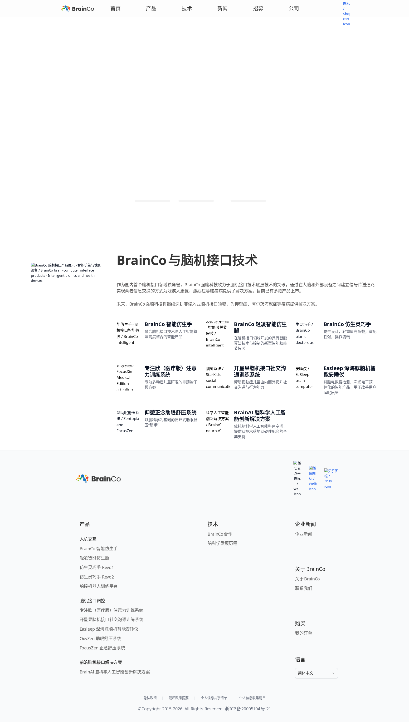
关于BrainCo (307, 579)
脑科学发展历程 (222, 543)
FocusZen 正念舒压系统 (102, 648)
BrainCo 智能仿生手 (99, 548)
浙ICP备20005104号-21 (248, 709)
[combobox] (316, 673)
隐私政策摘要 (179, 698)
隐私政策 (149, 698)
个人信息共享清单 (214, 698)
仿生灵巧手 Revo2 (97, 577)
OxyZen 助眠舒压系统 (100, 638)
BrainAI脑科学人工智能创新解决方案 (115, 672)
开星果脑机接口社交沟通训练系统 (111, 619)
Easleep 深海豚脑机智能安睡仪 (109, 629)
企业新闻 (303, 534)
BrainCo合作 (220, 534)
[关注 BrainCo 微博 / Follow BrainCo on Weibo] (312, 478)
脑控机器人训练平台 (99, 586)
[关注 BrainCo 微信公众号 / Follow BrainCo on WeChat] (297, 479)
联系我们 (303, 588)
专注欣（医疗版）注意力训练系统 (111, 610)
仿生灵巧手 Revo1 (97, 567)
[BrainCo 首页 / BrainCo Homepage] (77, 8)
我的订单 (303, 633)
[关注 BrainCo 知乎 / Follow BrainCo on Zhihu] (331, 478)
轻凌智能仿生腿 (94, 558)
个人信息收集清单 (252, 698)
